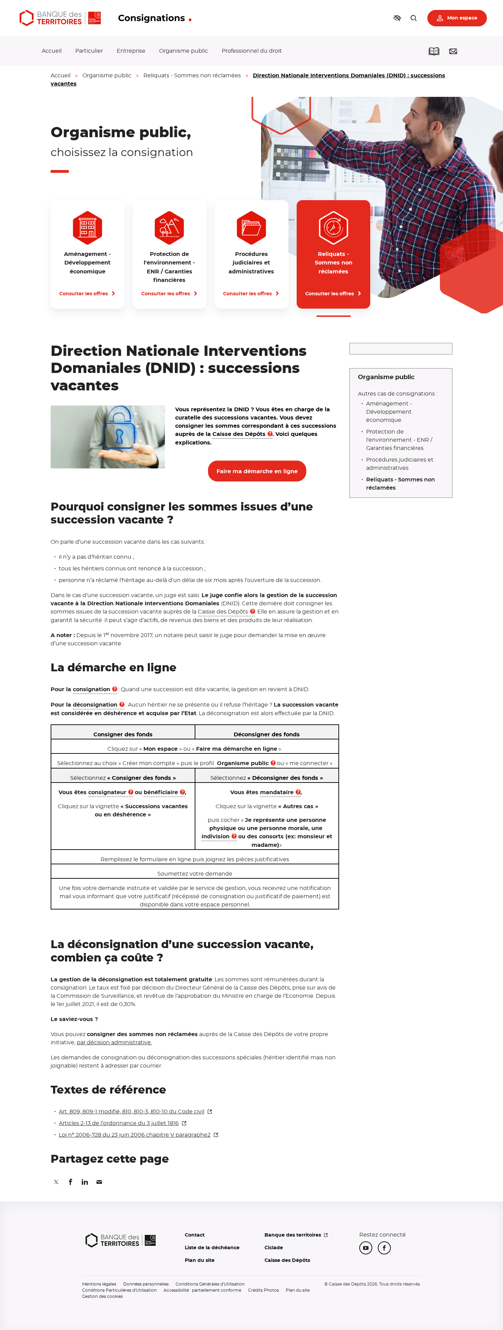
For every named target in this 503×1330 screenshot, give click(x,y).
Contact (195, 1235)
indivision (216, 836)
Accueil (52, 51)
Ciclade (274, 1247)
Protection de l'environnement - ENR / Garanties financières (399, 440)
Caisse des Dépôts (239, 434)
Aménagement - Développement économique (389, 412)
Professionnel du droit (252, 51)
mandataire (277, 792)
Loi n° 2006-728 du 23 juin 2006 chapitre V (134, 1135)
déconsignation (95, 705)
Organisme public (183, 51)
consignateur (107, 792)
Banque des (293, 1235)
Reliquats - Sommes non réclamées (192, 75)
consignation (91, 689)
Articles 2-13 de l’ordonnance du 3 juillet (119, 1123)
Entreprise (131, 51)
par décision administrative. (114, 1042)
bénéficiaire (161, 792)
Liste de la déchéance (212, 1247)
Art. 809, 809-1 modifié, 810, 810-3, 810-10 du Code (131, 1111)
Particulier (89, 51)
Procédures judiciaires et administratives (400, 464)
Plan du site (200, 1260)
